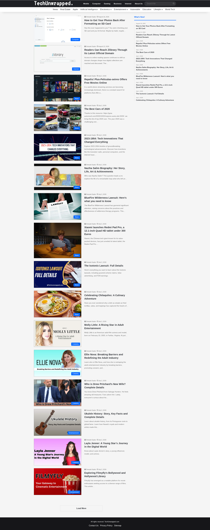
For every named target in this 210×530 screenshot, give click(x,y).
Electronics (105, 9)
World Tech (170, 9)
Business (118, 4)
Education (147, 9)
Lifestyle (157, 9)
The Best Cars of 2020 (97, 109)
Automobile (135, 9)
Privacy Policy (106, 526)
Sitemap (117, 526)
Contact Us (93, 526)
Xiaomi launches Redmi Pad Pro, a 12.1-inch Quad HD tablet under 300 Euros (104, 230)
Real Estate (65, 9)
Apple (75, 9)
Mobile (86, 4)
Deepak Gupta (91, 17)
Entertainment (120, 9)
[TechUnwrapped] (53, 4)
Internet (128, 4)
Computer (96, 4)
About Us (139, 4)
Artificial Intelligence (89, 9)
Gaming (107, 4)
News (55, 9)
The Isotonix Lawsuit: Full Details (103, 265)
